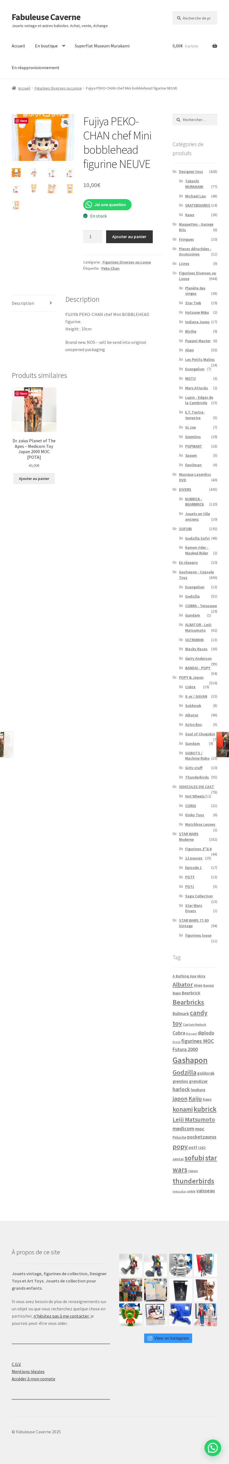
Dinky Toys (194, 814)
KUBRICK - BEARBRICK (194, 501)
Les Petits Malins (200, 359)
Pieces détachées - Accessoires (195, 251)
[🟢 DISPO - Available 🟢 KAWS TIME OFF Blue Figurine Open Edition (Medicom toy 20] (180, 1314)
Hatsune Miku (197, 312)
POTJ (189, 886)
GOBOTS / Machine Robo (197, 755)
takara (193, 1171)
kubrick (205, 1109)
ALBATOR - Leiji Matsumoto (198, 627)
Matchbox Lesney (200, 824)
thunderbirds (193, 1180)
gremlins (180, 1081)
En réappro (188, 562)
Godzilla (192, 596)
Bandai (208, 985)
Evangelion (194, 368)
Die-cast (191, 1033)
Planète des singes (195, 291)
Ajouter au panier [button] (34, 478)
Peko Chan (110, 268)
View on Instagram (171, 1338)
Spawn (191, 455)
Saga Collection (199, 895)
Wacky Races (196, 648)
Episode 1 (193, 867)
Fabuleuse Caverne (46, 17)
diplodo (206, 1033)
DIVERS (185, 489)
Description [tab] (23, 303)
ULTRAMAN (194, 639)
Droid (176, 1042)
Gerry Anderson (198, 658)
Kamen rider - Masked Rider (196, 550)
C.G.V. (16, 1364)
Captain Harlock (194, 1024)
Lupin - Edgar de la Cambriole (199, 400)
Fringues (186, 239)
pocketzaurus (201, 1137)
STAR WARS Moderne (189, 836)
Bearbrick (191, 993)
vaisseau (205, 1190)
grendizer (198, 1081)
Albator (191, 714)
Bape (177, 993)
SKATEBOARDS (197, 205)
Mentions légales (28, 1371)
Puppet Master (198, 340)
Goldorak (193, 705)
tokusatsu (179, 1191)
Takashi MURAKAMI (194, 183)
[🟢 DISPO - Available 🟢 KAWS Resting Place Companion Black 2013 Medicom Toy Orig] (155, 1265)
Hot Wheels (195, 796)
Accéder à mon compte (33, 1378)
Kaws (189, 214)
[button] (65, 122)
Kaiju (195, 1098)
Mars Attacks (196, 387)
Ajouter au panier (129, 236)
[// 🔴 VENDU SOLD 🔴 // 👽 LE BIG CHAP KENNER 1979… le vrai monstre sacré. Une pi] (205, 1265)
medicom (183, 1128)
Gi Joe (190, 427)
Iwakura (198, 1089)
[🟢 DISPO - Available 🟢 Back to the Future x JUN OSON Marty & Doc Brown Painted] (205, 1314)
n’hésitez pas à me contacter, (62, 1316)
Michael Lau (195, 196)
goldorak (205, 1073)
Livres (184, 263)
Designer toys (191, 171)
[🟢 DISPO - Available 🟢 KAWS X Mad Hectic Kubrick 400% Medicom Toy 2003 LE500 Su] (180, 1265)
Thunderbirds (197, 777)
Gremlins (193, 436)
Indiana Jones (197, 321)
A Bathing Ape (184, 976)
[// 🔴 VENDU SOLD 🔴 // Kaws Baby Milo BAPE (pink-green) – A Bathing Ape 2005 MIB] (130, 1314)
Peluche (179, 1137)
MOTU (190, 378)
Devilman (193, 464)
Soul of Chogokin (200, 733)
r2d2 (202, 1147)
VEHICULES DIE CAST (196, 786)
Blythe (190, 331)
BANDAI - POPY (197, 667)
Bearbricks (188, 1002)
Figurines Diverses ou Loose (58, 88)
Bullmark (181, 1013)
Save (23, 121)
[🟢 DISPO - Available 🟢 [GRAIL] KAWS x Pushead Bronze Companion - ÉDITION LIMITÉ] (205, 1290)
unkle (191, 1191)
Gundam (192, 615)
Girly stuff (193, 767)
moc (199, 1128)
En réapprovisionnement (35, 67)
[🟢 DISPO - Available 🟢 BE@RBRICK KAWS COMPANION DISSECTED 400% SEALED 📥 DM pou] (180, 1290)
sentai (178, 1158)
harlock (181, 1089)
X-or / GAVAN (196, 696)
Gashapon (190, 1060)
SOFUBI (185, 528)
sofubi (194, 1157)
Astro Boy (193, 724)
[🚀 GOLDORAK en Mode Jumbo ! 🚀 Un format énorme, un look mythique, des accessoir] (130, 1290)
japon (180, 1098)
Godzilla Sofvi (197, 538)
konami (183, 1109)
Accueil (18, 46)
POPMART (193, 446)
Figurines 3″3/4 (198, 848)
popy (180, 1146)
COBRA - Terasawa (201, 605)
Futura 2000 (185, 1049)
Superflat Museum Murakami (102, 46)
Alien (189, 349)
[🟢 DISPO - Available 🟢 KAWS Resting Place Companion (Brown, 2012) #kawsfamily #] (130, 1265)
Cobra (190, 686)
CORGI (190, 805)
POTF (190, 877)
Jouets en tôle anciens (197, 516)
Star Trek (193, 302)
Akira (201, 976)
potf (193, 1147)
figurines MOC (197, 1041)
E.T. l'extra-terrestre (195, 415)
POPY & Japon (191, 677)
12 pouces (193, 858)
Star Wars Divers (193, 908)
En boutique (46, 46)
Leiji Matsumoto (194, 1119)
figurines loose (198, 935)
